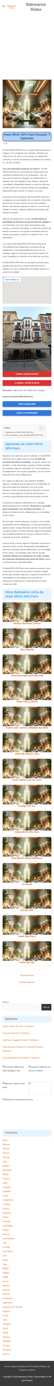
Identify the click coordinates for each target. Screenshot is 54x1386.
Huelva (6, 1230)
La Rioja (6, 1247)
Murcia (6, 1281)
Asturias (6, 1157)
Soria (5, 1320)
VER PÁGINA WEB (27, 404)
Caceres (6, 1179)
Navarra (6, 1286)
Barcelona (7, 1170)
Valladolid (7, 1341)
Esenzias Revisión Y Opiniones (16, 1033)
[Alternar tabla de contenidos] (40, 428)
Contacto (31, 1370)
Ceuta (5, 1196)
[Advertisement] (27, 44)
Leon (5, 1256)
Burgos (6, 1174)
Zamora (6, 1354)
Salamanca (7, 1303)
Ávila (5, 1161)
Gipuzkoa (7, 1213)
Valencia (6, 1337)
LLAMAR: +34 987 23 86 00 (27, 383)
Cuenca (6, 1209)
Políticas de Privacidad (28, 1366)
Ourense (6, 1290)
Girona (5, 1217)
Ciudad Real (8, 1200)
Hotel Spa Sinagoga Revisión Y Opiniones (21, 1040)
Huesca (6, 1234)
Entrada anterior (27, 975)
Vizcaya (6, 1345)
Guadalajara (8, 1226)
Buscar (6, 1002)
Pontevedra (7, 1298)
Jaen (5, 1243)
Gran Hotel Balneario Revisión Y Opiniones (21, 1058)
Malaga (6, 1273)
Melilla (5, 1277)
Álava (5, 1140)
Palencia (6, 1294)
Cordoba (6, 1204)
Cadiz (5, 1183)
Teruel (5, 1328)
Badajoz (6, 1166)
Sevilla (5, 1315)
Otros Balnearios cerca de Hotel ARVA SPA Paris (24, 435)
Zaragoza (7, 1350)
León (5, 143)
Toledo (5, 1333)
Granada (6, 1221)
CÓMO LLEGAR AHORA (27, 374)
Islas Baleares (9, 1239)
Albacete (6, 1144)
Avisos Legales (10, 1366)
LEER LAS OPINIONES (27, 413)
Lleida (5, 1260)
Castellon (7, 1191)
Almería (6, 1153)
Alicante (6, 1149)
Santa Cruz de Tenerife (12, 1307)
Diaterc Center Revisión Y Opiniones (18, 1026)
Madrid (6, 1268)
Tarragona (7, 1324)
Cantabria (7, 1187)
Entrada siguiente (27, 982)
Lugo (5, 1264)
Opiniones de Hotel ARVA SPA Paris (19, 432)
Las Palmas (8, 1251)
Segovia (6, 1311)
